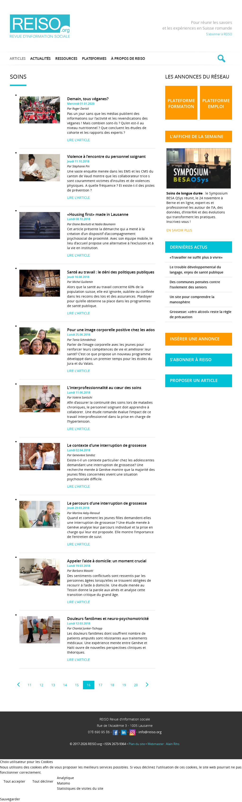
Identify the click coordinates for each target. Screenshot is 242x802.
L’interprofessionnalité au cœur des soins (104, 387)
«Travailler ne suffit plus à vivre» (196, 257)
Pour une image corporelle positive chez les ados (111, 329)
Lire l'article (78, 140)
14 (65, 685)
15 (77, 685)
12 (41, 685)
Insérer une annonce (195, 339)
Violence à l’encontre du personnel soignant (106, 156)
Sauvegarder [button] (10, 799)
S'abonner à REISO (219, 34)
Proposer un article (194, 380)
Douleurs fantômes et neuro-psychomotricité (108, 618)
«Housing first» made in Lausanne (97, 214)
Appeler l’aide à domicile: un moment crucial (106, 561)
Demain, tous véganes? (87, 98)
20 (136, 685)
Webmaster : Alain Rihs (163, 744)
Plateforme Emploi (216, 103)
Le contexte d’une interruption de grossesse (106, 445)
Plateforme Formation (181, 103)
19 (124, 685)
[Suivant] (147, 684)
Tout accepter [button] (14, 781)
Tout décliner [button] (42, 781)
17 (100, 685)
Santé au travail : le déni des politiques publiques (110, 272)
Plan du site (137, 744)
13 (53, 685)
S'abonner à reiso (191, 359)
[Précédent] (18, 684)
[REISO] (40, 26)
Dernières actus (188, 247)
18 (112, 685)
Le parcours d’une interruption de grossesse (107, 503)
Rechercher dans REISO (221, 58)
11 (29, 685)
